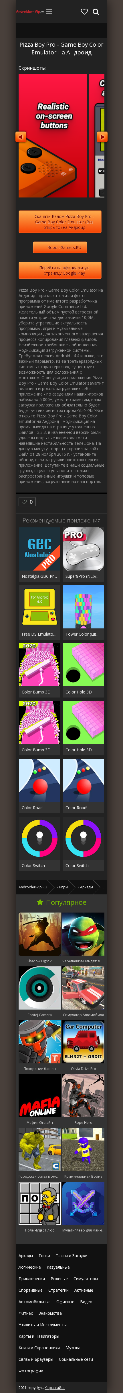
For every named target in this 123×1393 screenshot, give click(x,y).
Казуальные (58, 1267)
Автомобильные (35, 1301)
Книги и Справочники (39, 1347)
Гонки (44, 1255)
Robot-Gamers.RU (64, 247)
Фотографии (31, 1370)
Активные (83, 1290)
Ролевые (59, 1278)
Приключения (32, 1278)
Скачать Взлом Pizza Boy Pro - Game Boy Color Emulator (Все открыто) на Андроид (64, 222)
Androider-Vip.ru (30, 11)
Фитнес (26, 1313)
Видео (86, 1301)
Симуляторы (86, 1278)
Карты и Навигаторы (39, 1336)
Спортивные (31, 1290)
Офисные (65, 1301)
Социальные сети (76, 1359)
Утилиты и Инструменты (43, 1324)
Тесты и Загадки (72, 1255)
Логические (30, 1267)
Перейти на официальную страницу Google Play (64, 270)
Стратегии (58, 1290)
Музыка (73, 1347)
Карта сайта (55, 1387)
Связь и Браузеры (36, 1359)
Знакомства (50, 1313)
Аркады (26, 1255)
